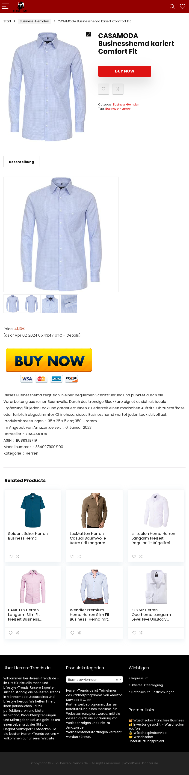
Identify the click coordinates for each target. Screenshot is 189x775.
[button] (88, 34)
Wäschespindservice (150, 732)
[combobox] (94, 679)
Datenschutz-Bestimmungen (152, 692)
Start (7, 21)
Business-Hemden (34, 21)
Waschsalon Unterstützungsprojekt (146, 739)
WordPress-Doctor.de (141, 763)
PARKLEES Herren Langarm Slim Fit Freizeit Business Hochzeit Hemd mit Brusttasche (26, 619)
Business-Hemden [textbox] (93, 679)
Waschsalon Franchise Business (158, 720)
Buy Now (124, 71)
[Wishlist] (182, 6)
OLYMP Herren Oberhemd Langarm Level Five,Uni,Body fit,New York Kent (151, 617)
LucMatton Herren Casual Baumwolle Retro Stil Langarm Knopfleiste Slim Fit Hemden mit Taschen (90, 543)
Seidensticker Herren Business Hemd (28, 536)
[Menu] (5, 6)
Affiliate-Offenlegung (147, 685)
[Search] (172, 6)
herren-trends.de (74, 763)
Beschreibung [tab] (21, 162)
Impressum (139, 678)
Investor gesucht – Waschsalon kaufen (156, 726)
